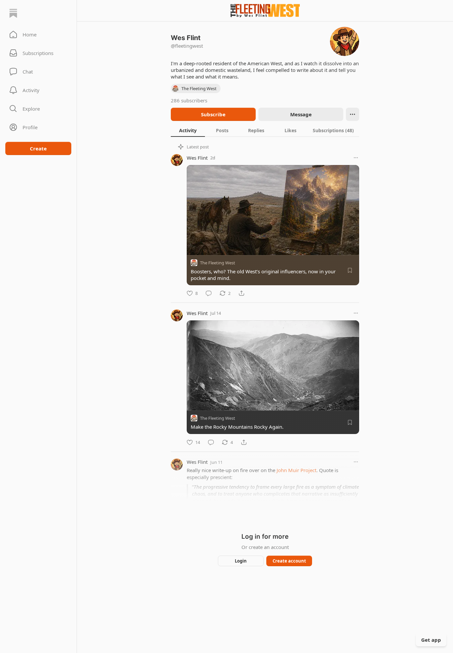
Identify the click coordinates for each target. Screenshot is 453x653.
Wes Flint (197, 157)
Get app (431, 639)
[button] (38, 34)
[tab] (188, 130)
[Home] (13, 13)
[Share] (241, 293)
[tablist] (265, 130)
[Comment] (208, 293)
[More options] (356, 157)
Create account (289, 561)
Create (38, 148)
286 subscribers (189, 100)
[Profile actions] (352, 114)
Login (241, 561)
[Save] (350, 270)
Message (301, 114)
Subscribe (213, 114)
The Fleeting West (217, 263)
